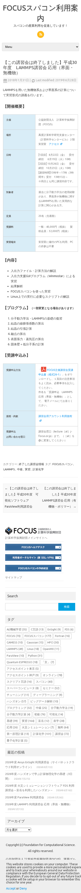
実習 (27, 469)
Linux (33, 648)
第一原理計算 (18, 733)
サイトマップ (13, 577)
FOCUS (14, 635)
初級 (39, 714)
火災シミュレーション (38, 727)
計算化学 (38, 469)
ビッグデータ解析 (44, 701)
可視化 (56, 714)
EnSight (54, 629)
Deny (23, 888)
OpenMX (51, 648)
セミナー (51, 688)
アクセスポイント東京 (23, 668)
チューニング (18, 694)
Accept (11, 888)
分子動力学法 (62, 707)
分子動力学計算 (18, 714)
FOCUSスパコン (62, 464)
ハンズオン (16, 701)
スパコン (44, 681)
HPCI (53, 642)
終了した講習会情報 (31, 464)
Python (35, 655)
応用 (12, 727)
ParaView (15, 655)
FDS (69, 629)
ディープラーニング (47, 694)
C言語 (37, 629)
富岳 (43, 720)
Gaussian (35, 642)
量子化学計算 (17, 740)
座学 (58, 720)
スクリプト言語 (19, 681)
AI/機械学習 (17, 629)
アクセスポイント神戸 (23, 675)
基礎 (12, 720)
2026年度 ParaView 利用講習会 (24, 797)
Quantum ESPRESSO (22, 662)
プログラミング (19, 707)
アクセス (54, 144)
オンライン (52, 675)
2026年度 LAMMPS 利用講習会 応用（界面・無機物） (38, 804)
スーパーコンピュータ (23, 688)
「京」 (48, 662)
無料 (63, 727)
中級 (20, 469)
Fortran (62, 635)
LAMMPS (9, 469)
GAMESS (15, 642)
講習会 (62, 733)
